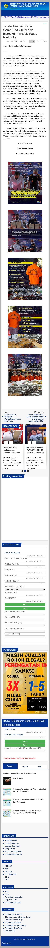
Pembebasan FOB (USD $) (14, 587)
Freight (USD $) (10, 598)
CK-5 (7, 880)
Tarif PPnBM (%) (11, 575)
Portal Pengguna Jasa (13, 903)
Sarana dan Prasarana (13, 851)
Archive (25, 767)
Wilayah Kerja (10, 849)
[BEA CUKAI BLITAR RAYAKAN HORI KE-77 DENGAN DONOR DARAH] (35, 434)
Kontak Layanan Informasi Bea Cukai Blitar (19, 773)
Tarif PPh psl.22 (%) (12, 581)
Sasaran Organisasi (12, 846)
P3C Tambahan (10, 874)
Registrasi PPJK (11, 900)
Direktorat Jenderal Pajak (14, 920)
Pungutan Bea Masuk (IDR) (15, 611)
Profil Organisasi (11, 840)
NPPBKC (8, 866)
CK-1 (7, 877)
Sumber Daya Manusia (13, 854)
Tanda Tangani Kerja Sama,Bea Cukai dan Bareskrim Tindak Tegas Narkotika (20, 31)
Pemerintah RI (10, 931)
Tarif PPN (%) (9, 570)
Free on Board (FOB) (12, 553)
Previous (3, 434)
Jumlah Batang (10, 729)
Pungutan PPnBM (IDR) (13, 623)
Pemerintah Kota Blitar (13, 923)
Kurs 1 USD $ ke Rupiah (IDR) (16, 558)
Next (44, 434)
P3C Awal (8, 871)
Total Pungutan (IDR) (12, 634)
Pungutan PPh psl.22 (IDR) (14, 628)
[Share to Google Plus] (19, 436)
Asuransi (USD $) (11, 592)
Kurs (6, 891)
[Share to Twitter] (16, 436)
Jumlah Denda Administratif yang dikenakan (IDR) (23, 748)
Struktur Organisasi (12, 843)
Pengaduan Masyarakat (13, 897)
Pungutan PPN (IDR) (12, 617)
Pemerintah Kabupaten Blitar (15, 925)
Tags (39, 767)
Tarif (6, 869)
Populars (10, 766)
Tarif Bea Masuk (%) (12, 564)
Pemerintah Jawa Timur (13, 928)
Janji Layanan (18, 778)
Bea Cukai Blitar (12, 41)
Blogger (14, 943)
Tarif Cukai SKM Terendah (14, 735)
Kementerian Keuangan (13, 914)
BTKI (7, 894)
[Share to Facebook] (13, 436)
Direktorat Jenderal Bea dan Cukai (17, 917)
